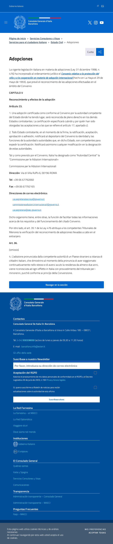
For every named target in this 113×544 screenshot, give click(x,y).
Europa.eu (23, 451)
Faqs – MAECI (20, 514)
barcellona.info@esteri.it (33, 346)
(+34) (26, 340)
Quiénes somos (20, 466)
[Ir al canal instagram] (95, 22)
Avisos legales (59, 379)
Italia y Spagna (20, 472)
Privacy (49, 379)
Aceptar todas (97, 533)
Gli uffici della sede (22, 353)
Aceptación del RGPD (25, 373)
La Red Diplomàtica (22, 419)
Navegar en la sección (57, 285)
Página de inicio (17, 38)
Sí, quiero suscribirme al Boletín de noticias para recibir (36, 387)
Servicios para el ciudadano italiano (28, 42)
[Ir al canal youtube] (101, 22)
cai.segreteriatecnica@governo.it (29, 199)
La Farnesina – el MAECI (25, 413)
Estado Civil (57, 42)
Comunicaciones (21, 485)
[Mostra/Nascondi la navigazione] (6, 22)
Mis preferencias (95, 529)
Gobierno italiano (16, 6)
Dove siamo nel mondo (24, 432)
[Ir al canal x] (89, 22)
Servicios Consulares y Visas (45, 38)
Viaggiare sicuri (20, 425)
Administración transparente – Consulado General (37, 496)
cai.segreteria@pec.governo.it (27, 210)
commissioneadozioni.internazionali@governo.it (36, 204)
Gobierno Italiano (26, 444)
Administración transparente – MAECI (31, 502)
